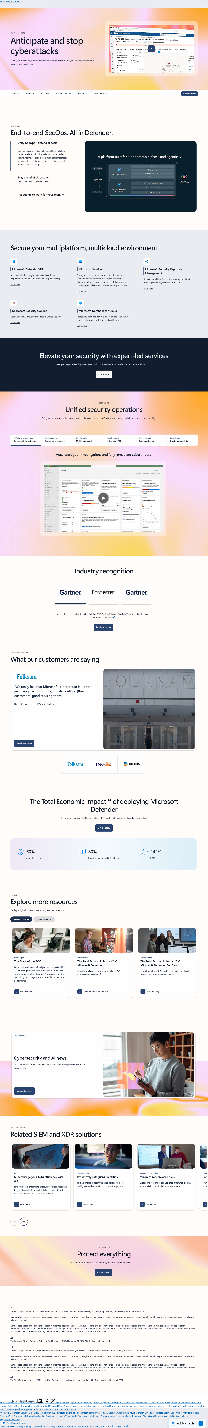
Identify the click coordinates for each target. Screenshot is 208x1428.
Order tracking (22, 1405)
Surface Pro (5, 1402)
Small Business (122, 1412)
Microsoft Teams (87, 1412)
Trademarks (88, 1426)
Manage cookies (63, 1426)
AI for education (68, 1409)
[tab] (25, 440)
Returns (11, 1405)
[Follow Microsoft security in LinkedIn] (39, 1401)
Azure (132, 1412)
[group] (103, 709)
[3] (11, 1346)
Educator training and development (16, 1409)
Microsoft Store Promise (60, 1405)
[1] (11, 1307)
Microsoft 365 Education (169, 1405)
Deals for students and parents (47, 1409)
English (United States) (10, 1419)
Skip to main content (10, 1)
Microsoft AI (5, 1412)
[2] (11, 1337)
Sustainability (181, 1416)
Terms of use (76, 1426)
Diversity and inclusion (153, 1416)
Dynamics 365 (35, 1412)
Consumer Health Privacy (11, 1426)
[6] (11, 1376)
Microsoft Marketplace (35, 1416)
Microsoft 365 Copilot (105, 1412)
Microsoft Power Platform (67, 1412)
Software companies (55, 1416)
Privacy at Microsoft (124, 1416)
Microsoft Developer (145, 1412)
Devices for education (119, 1405)
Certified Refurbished (39, 1405)
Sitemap (27, 1426)
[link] (15, 94)
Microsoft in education (98, 1405)
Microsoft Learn (162, 1412)
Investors (138, 1416)
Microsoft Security (20, 1412)
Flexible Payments (80, 1405)
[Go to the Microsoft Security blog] (53, 1401)
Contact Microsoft (40, 1426)
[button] (151, 48)
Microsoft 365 (48, 1412)
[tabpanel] (103, 494)
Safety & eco (100, 1426)
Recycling (110, 1426)
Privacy (52, 1426)
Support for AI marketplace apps (184, 1412)
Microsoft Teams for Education (143, 1405)
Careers (81, 1416)
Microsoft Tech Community (12, 1416)
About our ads (122, 1426)
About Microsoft (92, 1416)
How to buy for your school (192, 1405)
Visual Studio (71, 1416)
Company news (108, 1416)
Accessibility (169, 1416)
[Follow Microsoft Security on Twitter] (46, 1401)
